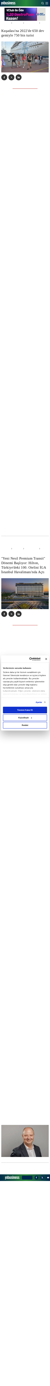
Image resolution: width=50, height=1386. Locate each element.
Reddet (25, 725)
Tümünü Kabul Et (25, 710)
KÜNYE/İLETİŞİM (27, 1383)
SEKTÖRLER (16, 23)
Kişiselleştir (23, 718)
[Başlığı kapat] (46, 659)
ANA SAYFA (5, 23)
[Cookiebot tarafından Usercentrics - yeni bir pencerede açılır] (30, 659)
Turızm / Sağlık (29, 23)
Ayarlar (39, 702)
